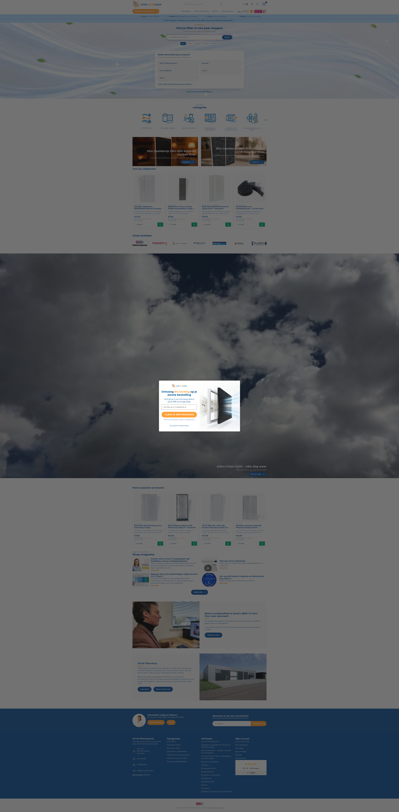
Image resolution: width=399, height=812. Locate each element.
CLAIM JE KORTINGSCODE (179, 414)
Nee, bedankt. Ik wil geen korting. (179, 425)
